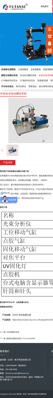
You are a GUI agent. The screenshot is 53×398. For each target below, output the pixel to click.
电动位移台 (21, 86)
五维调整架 (35, 69)
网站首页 (44, 6)
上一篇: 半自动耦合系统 (9, 332)
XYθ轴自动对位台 (9, 80)
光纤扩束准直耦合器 (21, 315)
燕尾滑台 (32, 86)
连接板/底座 (42, 80)
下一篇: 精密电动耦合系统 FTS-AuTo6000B (17, 338)
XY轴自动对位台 (27, 80)
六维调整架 (23, 69)
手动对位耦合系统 (28, 75)
